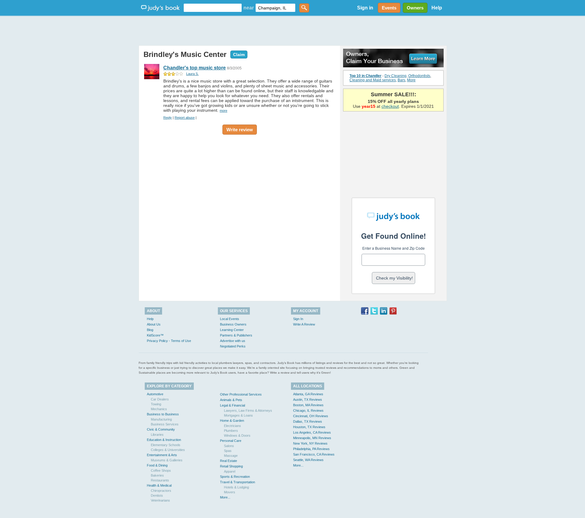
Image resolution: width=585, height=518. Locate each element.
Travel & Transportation (237, 482)
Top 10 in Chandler (365, 76)
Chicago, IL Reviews (308, 410)
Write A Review (304, 324)
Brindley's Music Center (185, 54)
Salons (229, 446)
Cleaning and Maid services (372, 80)
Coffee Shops (161, 470)
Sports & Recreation (235, 476)
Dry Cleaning (395, 76)
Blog (150, 330)
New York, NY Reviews (310, 443)
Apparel (229, 471)
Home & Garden (232, 420)
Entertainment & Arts (162, 455)
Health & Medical (159, 485)
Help (436, 7)
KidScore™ (155, 335)
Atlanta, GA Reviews (308, 394)
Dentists (157, 495)
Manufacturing (161, 419)
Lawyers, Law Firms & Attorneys (248, 410)
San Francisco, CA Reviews (314, 454)
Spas (228, 451)
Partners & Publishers (236, 335)
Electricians (232, 426)
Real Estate (228, 461)
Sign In (298, 319)
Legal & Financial (232, 405)
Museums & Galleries (167, 460)
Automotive (155, 394)
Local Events (229, 319)
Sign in (365, 7)
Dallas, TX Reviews (307, 421)
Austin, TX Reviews (307, 399)
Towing (156, 404)
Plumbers (231, 430)
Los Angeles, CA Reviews (312, 432)
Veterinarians (160, 500)
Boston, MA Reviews (308, 405)
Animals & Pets (231, 400)
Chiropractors (161, 490)
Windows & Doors (237, 435)
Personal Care (230, 440)
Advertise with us (232, 341)
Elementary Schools (165, 445)
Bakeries (157, 475)
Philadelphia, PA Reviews (311, 449)
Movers (229, 492)
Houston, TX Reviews (309, 427)
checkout (390, 106)
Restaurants (160, 480)
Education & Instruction (164, 440)
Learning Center (232, 330)
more (223, 110)
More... (225, 497)
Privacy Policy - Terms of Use (169, 341)
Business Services (165, 424)
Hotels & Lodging (236, 487)
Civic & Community (161, 429)
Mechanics (159, 409)
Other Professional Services (241, 394)
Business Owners (233, 324)
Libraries (157, 434)
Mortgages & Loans (238, 415)
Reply (167, 117)
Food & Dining (157, 465)
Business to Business (163, 414)
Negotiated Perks (233, 346)
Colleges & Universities (168, 450)
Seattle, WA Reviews (308, 460)
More (411, 80)
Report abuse (185, 117)
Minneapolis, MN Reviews (312, 438)
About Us (154, 324)
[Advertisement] (292, 30)
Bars (401, 80)
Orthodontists (419, 76)
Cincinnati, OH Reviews (310, 416)
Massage (231, 455)
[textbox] (213, 8)
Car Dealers (160, 399)
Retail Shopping (231, 466)
